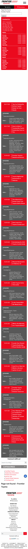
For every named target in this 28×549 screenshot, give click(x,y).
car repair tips (13, 453)
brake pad (11, 142)
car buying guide (16, 379)
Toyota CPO (19, 429)
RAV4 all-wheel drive (14, 314)
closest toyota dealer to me (16, 147)
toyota (19, 119)
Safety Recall (10, 544)
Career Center (13, 524)
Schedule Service (13, 515)
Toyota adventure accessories (15, 214)
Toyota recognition (14, 172)
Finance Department (13, 513)
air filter (11, 140)
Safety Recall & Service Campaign (13, 527)
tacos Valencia (12, 278)
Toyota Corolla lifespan (15, 236)
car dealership (14, 142)
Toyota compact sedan (19, 258)
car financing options (15, 380)
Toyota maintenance (18, 454)
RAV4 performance (19, 315)
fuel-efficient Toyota (15, 256)
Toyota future (17, 407)
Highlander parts (13, 190)
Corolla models (19, 254)
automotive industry (19, 140)
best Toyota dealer (16, 166)
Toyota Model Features (12, 478)
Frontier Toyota (5, 11)
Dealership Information (12, 473)
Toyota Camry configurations (15, 296)
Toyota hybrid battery (19, 339)
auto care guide (13, 450)
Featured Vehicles (13, 510)
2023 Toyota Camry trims (15, 293)
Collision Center (13, 528)
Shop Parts (13, 516)
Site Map (3, 544)
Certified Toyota (10, 471)
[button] (25, 476)
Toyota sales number (15, 360)
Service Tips (8, 476)
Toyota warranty (13, 431)
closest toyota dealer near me (16, 118)
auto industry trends (14, 401)
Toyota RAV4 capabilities (15, 317)
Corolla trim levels (13, 255)
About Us (13, 521)
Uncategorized (9, 480)
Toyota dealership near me (16, 359)
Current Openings (13, 526)
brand (16, 142)
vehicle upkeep (12, 456)
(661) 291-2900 (9, 27)
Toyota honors (13, 171)
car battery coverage (14, 334)
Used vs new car (13, 384)
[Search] (26, 462)
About (13, 519)
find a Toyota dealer (14, 355)
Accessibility (13, 543)
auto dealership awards (15, 165)
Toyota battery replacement (15, 337)
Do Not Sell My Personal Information (14, 545)
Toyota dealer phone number (15, 357)
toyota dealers (16, 121)
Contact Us (13, 523)
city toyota (18, 144)
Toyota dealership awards (15, 170)
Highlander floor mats (14, 188)
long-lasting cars (14, 235)
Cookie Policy (13, 530)
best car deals (12, 378)
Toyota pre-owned (19, 382)
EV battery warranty (15, 334)
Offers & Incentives (13, 518)
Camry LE (17, 294)
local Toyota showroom (15, 356)
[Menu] (24, 3)
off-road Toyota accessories (15, 212)
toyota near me (18, 122)
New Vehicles (13, 505)
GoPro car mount (13, 211)
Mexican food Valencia (18, 276)
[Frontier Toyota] (9, 2)
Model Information (10, 474)
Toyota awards (20, 168)
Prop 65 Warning (19, 544)
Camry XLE (12, 296)
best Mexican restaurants (14, 274)
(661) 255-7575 (8, 25)
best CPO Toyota (13, 426)
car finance (17, 143)
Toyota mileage (18, 238)
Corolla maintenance (14, 232)
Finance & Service (13, 511)
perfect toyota (13, 119)
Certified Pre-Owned (13, 508)
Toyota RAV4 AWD (13, 317)
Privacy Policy (21, 543)
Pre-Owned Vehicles (13, 507)
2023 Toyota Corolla (14, 252)
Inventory (13, 503)
